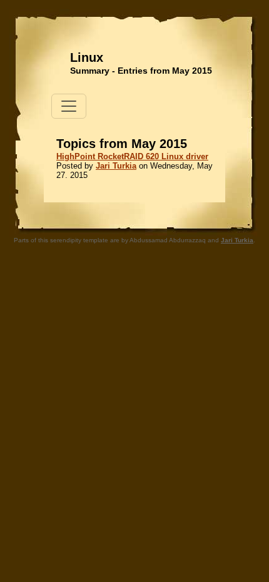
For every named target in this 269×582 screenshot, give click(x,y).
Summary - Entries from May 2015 (141, 71)
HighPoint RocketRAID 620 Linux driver (132, 156)
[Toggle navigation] (68, 106)
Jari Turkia (116, 165)
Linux (86, 57)
